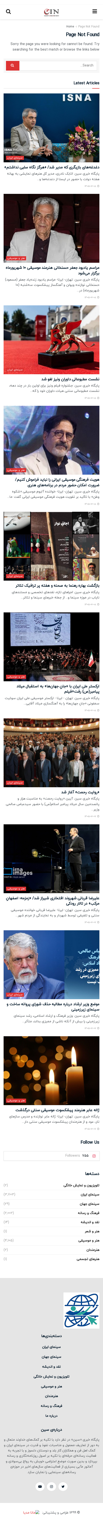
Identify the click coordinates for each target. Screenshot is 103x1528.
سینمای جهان (89, 1204)
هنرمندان (92, 1250)
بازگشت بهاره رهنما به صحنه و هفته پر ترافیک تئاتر (57, 585)
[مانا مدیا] (32, 1513)
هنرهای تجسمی (88, 1259)
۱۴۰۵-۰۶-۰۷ (91, 816)
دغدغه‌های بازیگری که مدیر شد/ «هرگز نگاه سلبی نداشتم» (51, 167)
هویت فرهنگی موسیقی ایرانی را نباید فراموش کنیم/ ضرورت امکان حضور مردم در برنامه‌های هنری (57, 482)
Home (70, 27)
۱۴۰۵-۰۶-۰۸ (91, 186)
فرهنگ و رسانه (88, 1213)
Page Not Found (88, 27)
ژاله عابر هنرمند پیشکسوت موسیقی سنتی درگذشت (57, 1110)
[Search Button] (12, 66)
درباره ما (51, 1416)
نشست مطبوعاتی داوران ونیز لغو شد (70, 379)
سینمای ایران (15, 158)
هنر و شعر (92, 1231)
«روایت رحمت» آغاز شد (80, 792)
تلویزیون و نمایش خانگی (81, 1185)
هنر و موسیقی (16, 258)
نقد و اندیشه (90, 1222)
